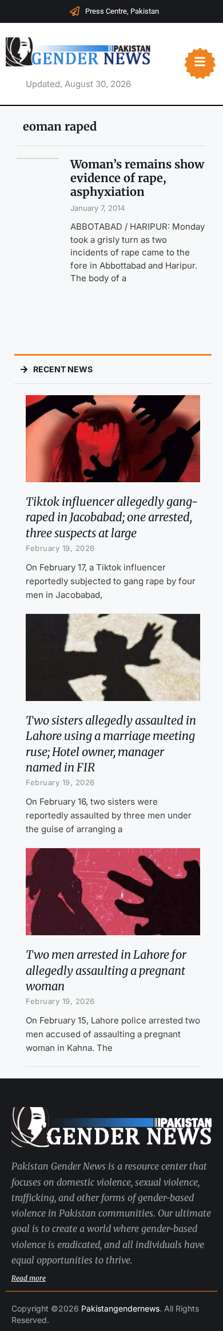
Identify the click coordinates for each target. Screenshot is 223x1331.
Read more (28, 1278)
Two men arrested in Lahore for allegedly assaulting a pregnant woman (106, 970)
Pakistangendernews (120, 1308)
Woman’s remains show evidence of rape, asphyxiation (137, 178)
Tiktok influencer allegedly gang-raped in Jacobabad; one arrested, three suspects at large (112, 517)
